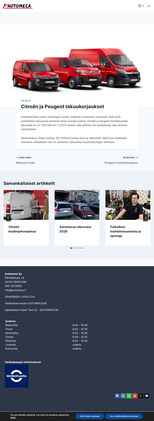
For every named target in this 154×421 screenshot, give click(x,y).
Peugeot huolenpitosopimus (121, 160)
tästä (13, 417)
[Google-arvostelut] (134, 395)
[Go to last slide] (8, 217)
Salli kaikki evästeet (90, 416)
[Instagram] (123, 395)
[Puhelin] (140, 395)
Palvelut (26, 101)
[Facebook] (117, 395)
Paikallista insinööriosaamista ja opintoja (125, 231)
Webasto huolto (25, 160)
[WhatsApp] (129, 395)
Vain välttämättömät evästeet (124, 416)
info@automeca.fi (15, 290)
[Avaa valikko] (149, 6)
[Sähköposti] (146, 395)
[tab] (71, 248)
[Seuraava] (145, 217)
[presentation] (26, 205)
